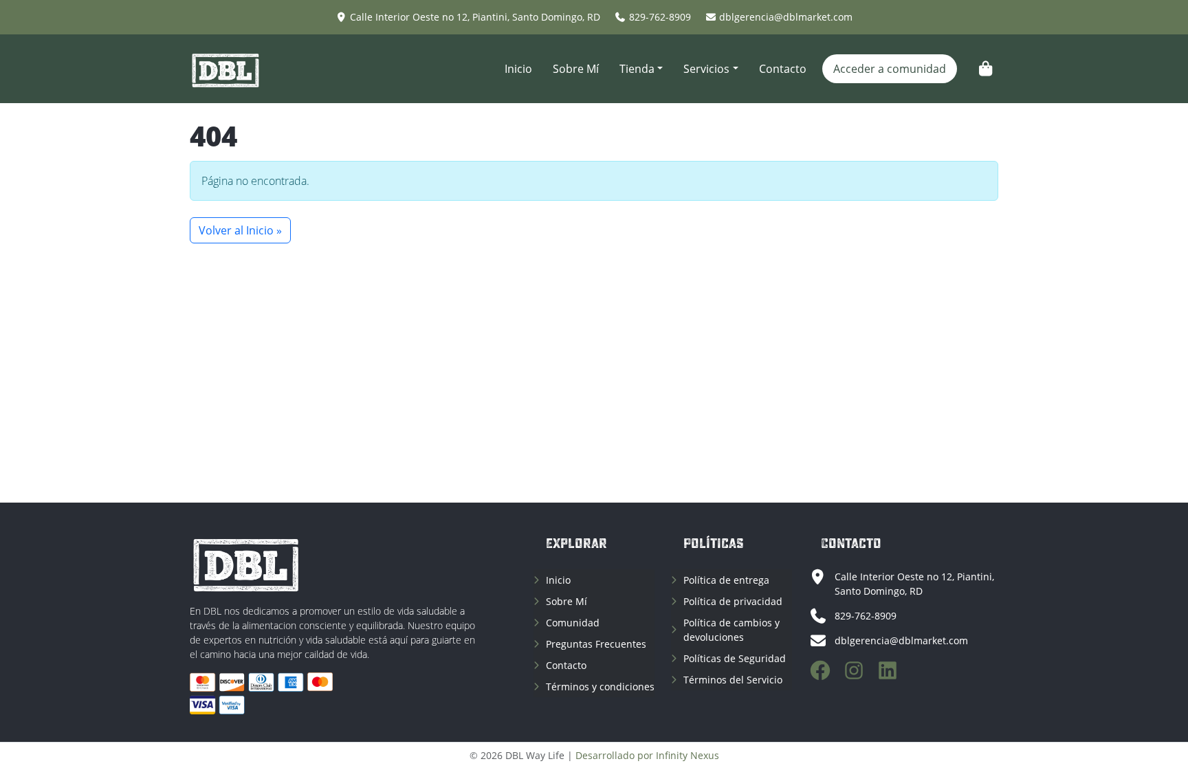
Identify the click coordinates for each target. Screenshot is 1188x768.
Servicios (706, 68)
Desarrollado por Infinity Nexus (647, 755)
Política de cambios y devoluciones (731, 630)
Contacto (782, 68)
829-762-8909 (660, 16)
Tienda (636, 68)
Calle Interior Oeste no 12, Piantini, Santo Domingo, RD (475, 16)
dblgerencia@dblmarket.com (785, 16)
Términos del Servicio (732, 679)
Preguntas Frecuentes (596, 643)
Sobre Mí (576, 68)
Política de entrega (726, 579)
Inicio (518, 68)
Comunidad (573, 622)
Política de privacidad (732, 601)
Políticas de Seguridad (734, 658)
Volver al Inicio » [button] (240, 230)
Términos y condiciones (600, 686)
